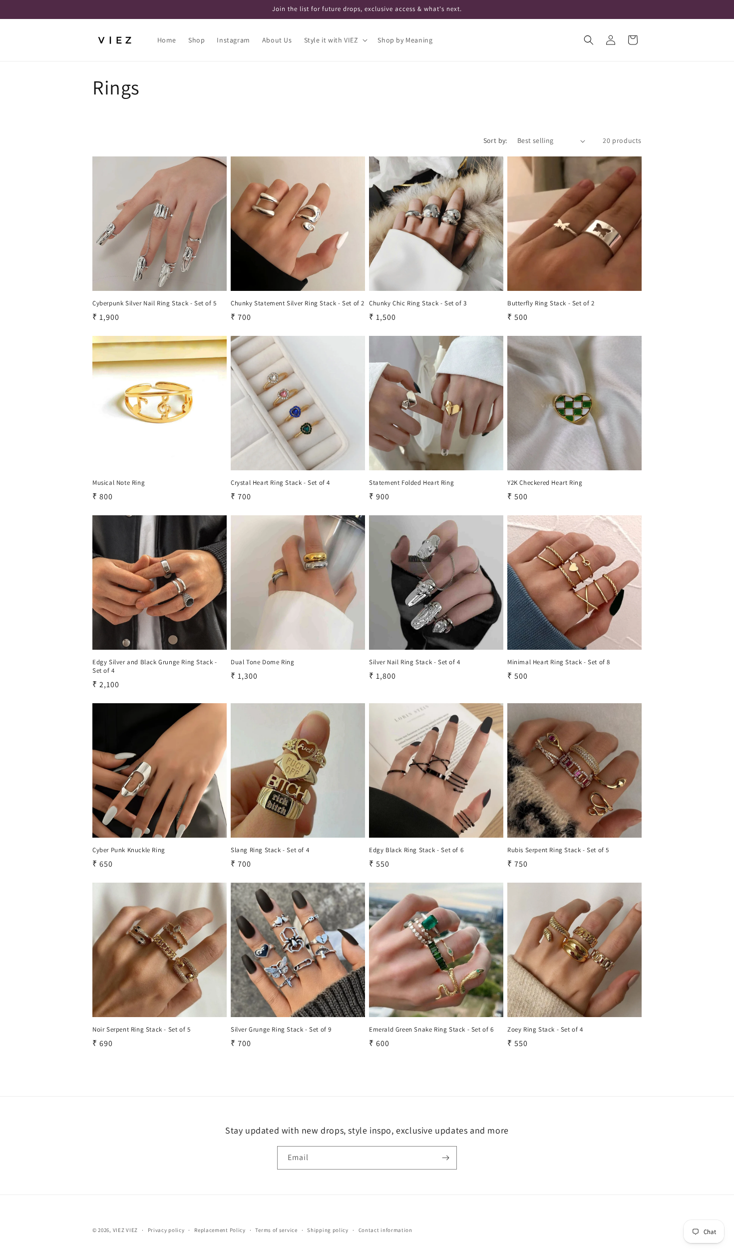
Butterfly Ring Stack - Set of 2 (551, 303)
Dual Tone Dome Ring (262, 662)
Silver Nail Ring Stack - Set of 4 (414, 662)
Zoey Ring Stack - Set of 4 (545, 1030)
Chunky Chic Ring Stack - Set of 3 (418, 303)
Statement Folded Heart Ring (411, 483)
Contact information (385, 1230)
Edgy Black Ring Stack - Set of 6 (416, 850)
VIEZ (119, 1230)
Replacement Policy (220, 1230)
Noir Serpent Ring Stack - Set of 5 (141, 1030)
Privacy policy (166, 1230)
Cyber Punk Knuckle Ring (128, 850)
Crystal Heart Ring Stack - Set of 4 (280, 483)
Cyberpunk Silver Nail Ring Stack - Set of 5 (154, 303)
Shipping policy (328, 1230)
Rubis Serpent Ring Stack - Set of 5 (558, 850)
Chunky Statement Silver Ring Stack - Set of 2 (298, 303)
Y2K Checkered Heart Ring (544, 483)
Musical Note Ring (118, 483)
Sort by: (495, 140)
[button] (335, 39)
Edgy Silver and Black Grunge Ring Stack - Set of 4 (154, 666)
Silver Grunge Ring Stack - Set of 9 (281, 1030)
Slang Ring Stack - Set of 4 (270, 850)
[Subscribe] (445, 1158)
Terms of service (276, 1230)
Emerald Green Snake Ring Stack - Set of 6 (431, 1030)
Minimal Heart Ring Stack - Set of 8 (558, 662)
